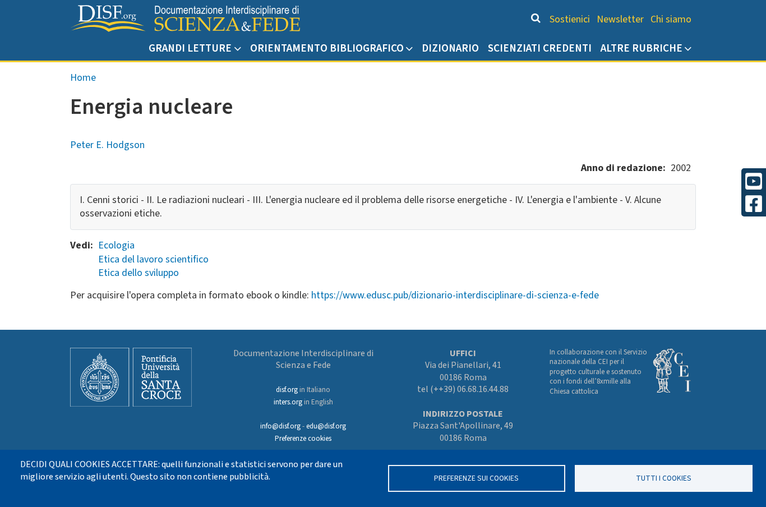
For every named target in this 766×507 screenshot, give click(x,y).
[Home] (185, 18)
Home (83, 78)
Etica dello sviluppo (138, 273)
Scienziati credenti (540, 48)
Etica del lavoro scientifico (153, 259)
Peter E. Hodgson (107, 145)
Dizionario (450, 48)
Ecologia (116, 245)
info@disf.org (280, 426)
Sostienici (570, 19)
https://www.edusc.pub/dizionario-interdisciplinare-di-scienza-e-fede (455, 295)
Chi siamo (670, 19)
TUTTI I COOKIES (663, 478)
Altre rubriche (641, 48)
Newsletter (620, 19)
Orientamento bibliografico (327, 48)
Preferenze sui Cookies (476, 478)
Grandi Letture (190, 48)
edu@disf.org (326, 426)
